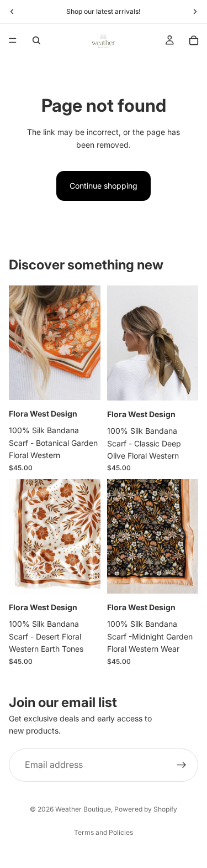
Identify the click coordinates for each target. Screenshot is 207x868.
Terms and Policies (103, 832)
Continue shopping (103, 185)
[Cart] (194, 40)
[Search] (36, 40)
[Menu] (12, 40)
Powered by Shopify (145, 809)
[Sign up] (181, 764)
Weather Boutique (83, 809)
